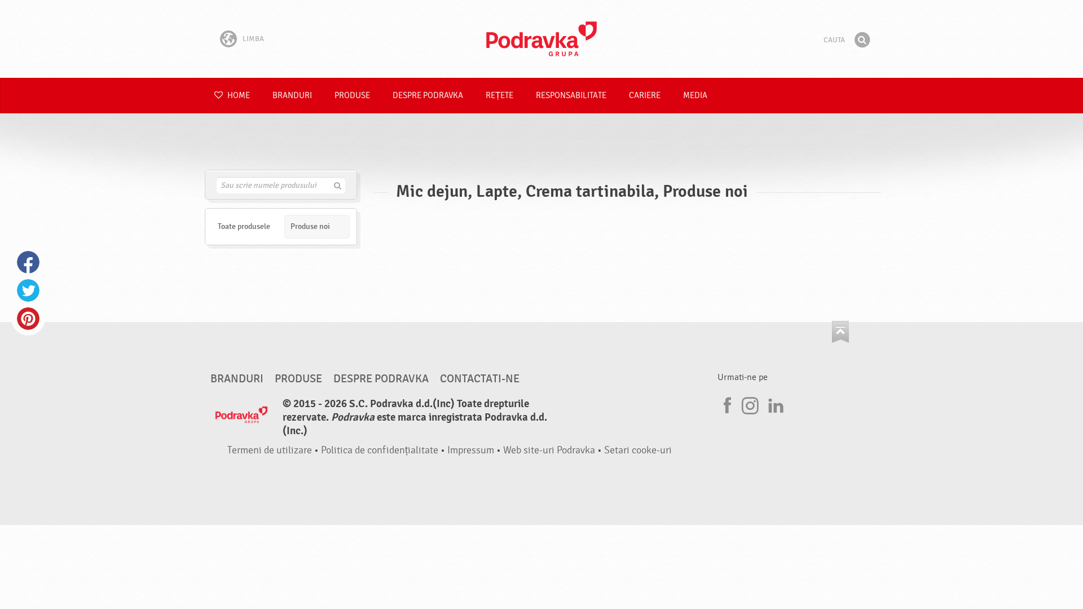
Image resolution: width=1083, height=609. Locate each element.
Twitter (28, 290)
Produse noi (310, 226)
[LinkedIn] (774, 404)
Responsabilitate (571, 95)
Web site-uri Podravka (549, 450)
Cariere (645, 95)
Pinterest (28, 318)
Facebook (28, 262)
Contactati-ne (480, 379)
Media (695, 95)
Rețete (499, 95)
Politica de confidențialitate (379, 450)
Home (238, 95)
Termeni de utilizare (269, 450)
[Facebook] (725, 404)
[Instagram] (750, 404)
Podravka (541, 39)
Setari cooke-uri (638, 450)
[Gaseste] (862, 40)
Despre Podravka (428, 95)
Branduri (292, 95)
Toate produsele (244, 226)
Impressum (470, 450)
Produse (352, 95)
